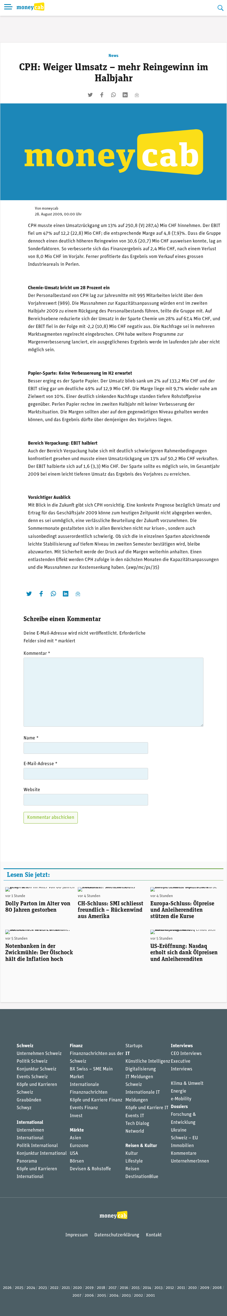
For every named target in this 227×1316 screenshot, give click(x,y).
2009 (204, 1288)
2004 (113, 1296)
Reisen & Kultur (141, 1145)
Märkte (77, 1130)
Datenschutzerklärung (116, 1235)
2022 (54, 1288)
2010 (192, 1288)
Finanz (76, 1046)
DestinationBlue (141, 1176)
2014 (147, 1288)
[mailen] (137, 95)
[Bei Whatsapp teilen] (113, 95)
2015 (135, 1288)
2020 (77, 1288)
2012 (170, 1288)
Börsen (77, 1161)
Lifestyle (134, 1161)
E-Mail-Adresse (40, 764)
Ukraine (179, 1130)
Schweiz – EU (184, 1138)
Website (32, 790)
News (113, 56)
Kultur (131, 1153)
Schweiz (25, 1046)
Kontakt (154, 1235)
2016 (124, 1288)
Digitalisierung (140, 1069)
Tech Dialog (137, 1123)
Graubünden (29, 1100)
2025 (19, 1288)
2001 (150, 1296)
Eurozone (79, 1145)
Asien (75, 1138)
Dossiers (179, 1106)
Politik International (37, 1145)
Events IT (134, 1116)
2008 (217, 1288)
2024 (31, 1288)
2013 (158, 1288)
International (30, 1122)
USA (74, 1153)
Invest (76, 1116)
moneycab (50, 209)
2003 (126, 1296)
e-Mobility (181, 1099)
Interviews (182, 1046)
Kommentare (184, 1153)
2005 (101, 1296)
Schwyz (24, 1108)
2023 (42, 1288)
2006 (89, 1296)
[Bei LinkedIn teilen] (125, 95)
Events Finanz (84, 1108)
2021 (66, 1288)
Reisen (132, 1169)
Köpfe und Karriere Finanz (96, 1100)
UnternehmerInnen (190, 1161)
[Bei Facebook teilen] (102, 95)
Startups (134, 1046)
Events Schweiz (32, 1077)
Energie (178, 1091)
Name (31, 738)
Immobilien (182, 1145)
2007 (77, 1296)
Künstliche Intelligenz (147, 1061)
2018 (101, 1288)
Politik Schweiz (32, 1061)
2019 (89, 1288)
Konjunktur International (42, 1153)
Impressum (76, 1235)
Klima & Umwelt (187, 1083)
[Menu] (8, 8)
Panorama (27, 1161)
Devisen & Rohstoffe (90, 1169)
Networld (134, 1131)
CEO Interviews (186, 1053)
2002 (138, 1296)
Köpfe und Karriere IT (147, 1108)
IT (127, 1053)
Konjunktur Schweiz (36, 1069)
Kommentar (37, 653)
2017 (113, 1288)
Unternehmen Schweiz (39, 1053)
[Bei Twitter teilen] (90, 95)
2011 (181, 1288)
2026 (7, 1288)
